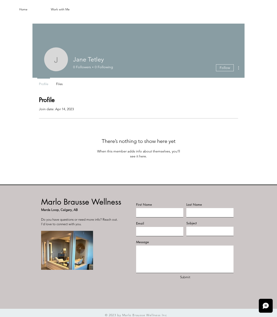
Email (140, 223)
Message (142, 242)
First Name (144, 204)
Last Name (194, 204)
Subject (191, 223)
